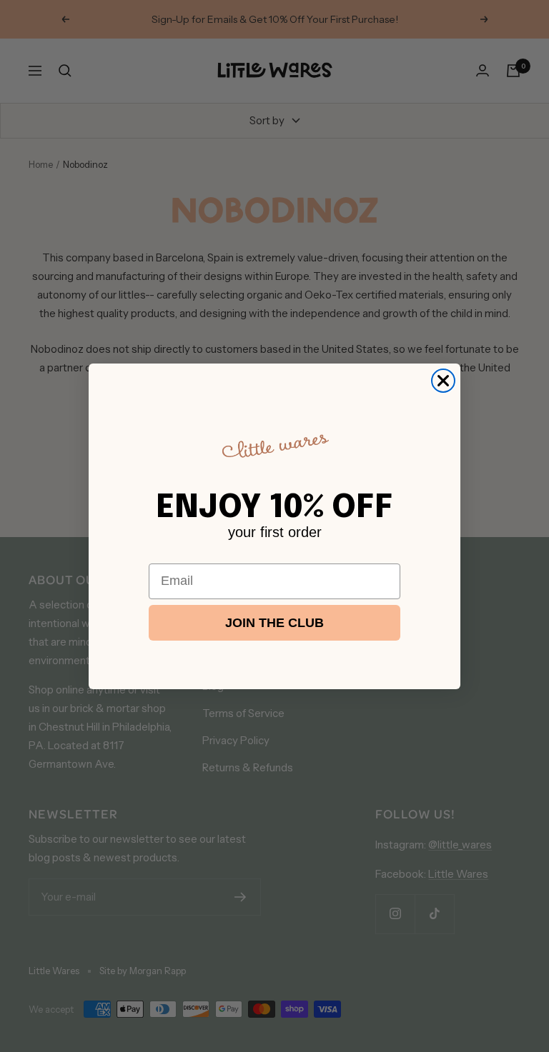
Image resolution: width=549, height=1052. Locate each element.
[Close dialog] (443, 380)
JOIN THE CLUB (274, 623)
